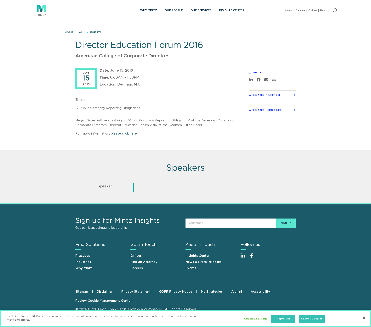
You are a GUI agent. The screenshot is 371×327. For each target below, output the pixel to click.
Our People (174, 10)
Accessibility (260, 291)
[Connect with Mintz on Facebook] (254, 257)
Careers (300, 10)
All (81, 32)
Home (69, 32)
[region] (185, 318)
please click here (124, 133)
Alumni (289, 10)
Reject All (283, 319)
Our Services (201, 10)
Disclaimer (105, 291)
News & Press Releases (203, 261)
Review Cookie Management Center (103, 300)
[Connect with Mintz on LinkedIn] (244, 257)
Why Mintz (148, 10)
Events (96, 32)
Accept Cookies (311, 319)
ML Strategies (212, 291)
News (323, 10)
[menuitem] (148, 10)
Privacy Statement (136, 291)
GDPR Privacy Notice (175, 291)
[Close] (364, 318)
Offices (312, 10)
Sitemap (81, 291)
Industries (83, 261)
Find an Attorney (143, 261)
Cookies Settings (255, 319)
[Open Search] (335, 10)
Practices (82, 255)
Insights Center (231, 10)
